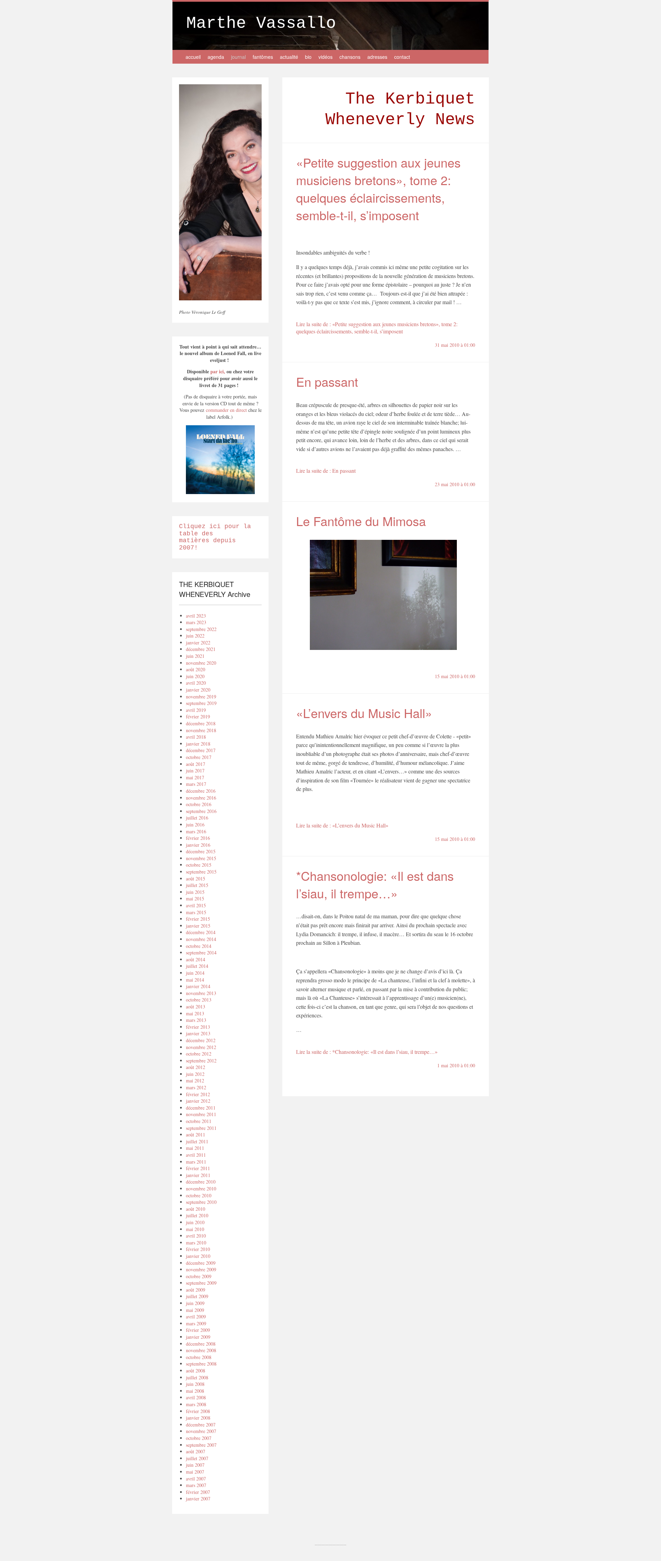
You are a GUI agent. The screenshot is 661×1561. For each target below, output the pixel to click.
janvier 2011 (198, 1175)
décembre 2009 (201, 1263)
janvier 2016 (198, 845)
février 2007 (198, 1492)
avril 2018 (196, 737)
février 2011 (198, 1168)
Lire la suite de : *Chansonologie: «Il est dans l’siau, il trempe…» (367, 1051)
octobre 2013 (198, 999)
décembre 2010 (201, 1181)
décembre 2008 (201, 1343)
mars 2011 (196, 1161)
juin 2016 (195, 824)
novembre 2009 (201, 1269)
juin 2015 (195, 892)
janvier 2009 (198, 1337)
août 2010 (195, 1209)
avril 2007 (196, 1478)
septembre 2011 (201, 1128)
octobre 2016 (198, 804)
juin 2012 (195, 1074)
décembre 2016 (201, 791)
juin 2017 (195, 770)
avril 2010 (196, 1235)
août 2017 (195, 764)
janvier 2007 (198, 1498)
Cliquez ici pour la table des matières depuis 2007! (215, 537)
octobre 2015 (198, 865)
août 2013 (195, 1006)
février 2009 (198, 1330)
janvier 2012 (198, 1101)
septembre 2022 (201, 629)
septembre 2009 (201, 1283)
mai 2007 (195, 1471)
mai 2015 (195, 898)
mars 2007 (196, 1485)
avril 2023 (196, 615)
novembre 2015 (201, 858)
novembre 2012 (201, 1047)
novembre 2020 (201, 663)
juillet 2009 (197, 1296)
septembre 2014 (201, 952)
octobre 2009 (198, 1276)
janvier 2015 (198, 925)
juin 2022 (195, 635)
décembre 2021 (201, 649)
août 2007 (195, 1451)
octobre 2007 (198, 1438)
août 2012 (195, 1067)
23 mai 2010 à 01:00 (455, 484)
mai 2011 (195, 1148)
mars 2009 (196, 1323)
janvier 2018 (198, 743)
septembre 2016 (201, 811)
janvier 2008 (198, 1417)
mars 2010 (196, 1242)
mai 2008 (195, 1391)
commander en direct (225, 410)
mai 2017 (195, 777)
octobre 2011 (198, 1121)
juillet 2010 (197, 1215)
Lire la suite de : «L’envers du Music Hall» (342, 825)
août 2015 (195, 878)
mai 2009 (195, 1310)
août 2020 (195, 669)
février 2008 (198, 1411)
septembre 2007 (201, 1445)
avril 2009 (196, 1316)
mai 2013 (195, 1013)
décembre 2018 (201, 723)
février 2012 (198, 1094)
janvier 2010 (198, 1256)
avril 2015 (196, 905)
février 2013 (198, 1027)
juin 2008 (195, 1384)
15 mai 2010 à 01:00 (455, 676)
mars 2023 (196, 622)
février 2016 (198, 838)
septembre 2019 (201, 703)
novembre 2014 (201, 939)
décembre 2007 (201, 1424)
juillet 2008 (197, 1377)
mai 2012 (195, 1080)
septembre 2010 (201, 1202)
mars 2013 (196, 1020)
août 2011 (195, 1134)
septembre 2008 (201, 1363)
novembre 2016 (201, 797)
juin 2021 (195, 656)
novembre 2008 (201, 1350)
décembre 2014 (201, 932)
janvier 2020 (198, 689)
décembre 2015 (201, 851)
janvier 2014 (198, 986)
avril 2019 (196, 710)
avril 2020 (196, 683)
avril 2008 (196, 1397)
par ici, (217, 371)
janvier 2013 (198, 1033)
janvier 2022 (198, 642)
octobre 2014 (198, 946)
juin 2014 (195, 973)
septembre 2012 (201, 1060)
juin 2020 (195, 676)
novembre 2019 (201, 696)
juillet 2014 (197, 966)
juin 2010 (195, 1222)
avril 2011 (196, 1155)
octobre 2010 (198, 1195)
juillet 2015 (197, 885)
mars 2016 (196, 831)
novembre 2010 (201, 1188)
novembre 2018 (201, 730)
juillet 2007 (197, 1458)
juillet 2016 (197, 817)
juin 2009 (195, 1303)
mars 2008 (196, 1404)
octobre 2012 (198, 1053)
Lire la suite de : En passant (326, 470)
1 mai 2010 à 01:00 (456, 1065)
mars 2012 (196, 1087)
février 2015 (198, 919)
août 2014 (195, 959)
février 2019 (198, 716)
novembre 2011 (201, 1114)
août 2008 (195, 1370)
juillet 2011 (197, 1141)
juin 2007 (195, 1465)
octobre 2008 (198, 1357)
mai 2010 (195, 1229)
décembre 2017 (201, 750)
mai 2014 (195, 979)
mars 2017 (196, 784)
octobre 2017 (198, 757)
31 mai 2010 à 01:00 (455, 345)
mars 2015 (196, 912)
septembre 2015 (201, 871)
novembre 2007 (201, 1431)
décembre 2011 (201, 1107)
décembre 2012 (201, 1040)
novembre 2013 (201, 993)
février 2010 (198, 1249)
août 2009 (195, 1289)
